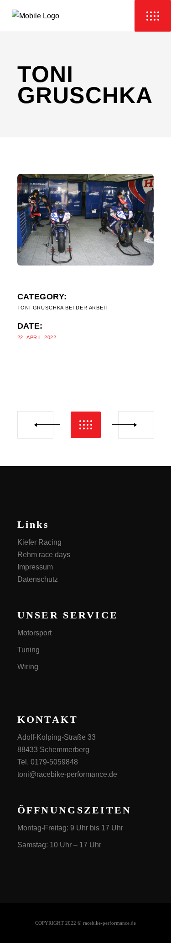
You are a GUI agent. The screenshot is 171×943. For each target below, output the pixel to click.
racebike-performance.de (109, 923)
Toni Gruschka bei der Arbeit (63, 307)
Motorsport (34, 633)
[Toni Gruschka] (85, 220)
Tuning (28, 650)
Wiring (27, 667)
